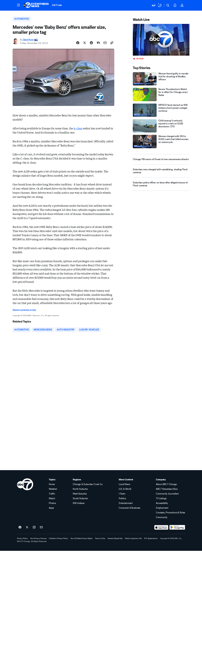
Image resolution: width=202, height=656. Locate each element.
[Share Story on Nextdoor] (98, 42)
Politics (122, 498)
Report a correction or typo (24, 309)
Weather (53, 489)
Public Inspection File (133, 538)
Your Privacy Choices (38, 538)
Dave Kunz (28, 39)
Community (161, 517)
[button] (18, 5)
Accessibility (162, 503)
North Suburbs (80, 489)
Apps (51, 508)
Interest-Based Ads (115, 538)
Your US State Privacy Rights (81, 538)
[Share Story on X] (84, 42)
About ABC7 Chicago (166, 484)
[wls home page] (25, 484)
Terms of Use (100, 538)
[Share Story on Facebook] (77, 42)
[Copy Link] (111, 42)
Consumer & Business (129, 508)
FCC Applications (151, 538)
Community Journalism (167, 494)
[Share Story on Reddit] (91, 42)
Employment (162, 508)
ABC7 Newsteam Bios (166, 489)
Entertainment (126, 503)
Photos (52, 503)
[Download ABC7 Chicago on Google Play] (177, 527)
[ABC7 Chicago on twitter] (27, 527)
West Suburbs (80, 494)
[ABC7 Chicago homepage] (36, 5)
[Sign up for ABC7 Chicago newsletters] (41, 527)
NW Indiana (78, 503)
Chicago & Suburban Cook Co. (88, 484)
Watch (52, 498)
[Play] (161, 40)
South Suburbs (80, 498)
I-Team (122, 494)
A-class (77, 128)
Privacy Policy (22, 538)
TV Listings (161, 498)
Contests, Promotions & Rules (170, 512)
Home (52, 484)
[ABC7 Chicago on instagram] (34, 527)
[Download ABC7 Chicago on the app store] (161, 527)
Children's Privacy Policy (58, 538)
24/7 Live (57, 5)
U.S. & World (125, 489)
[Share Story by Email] (105, 42)
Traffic (52, 494)
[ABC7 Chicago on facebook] (20, 527)
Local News (124, 484)
